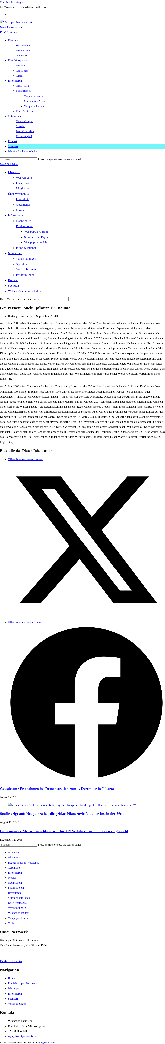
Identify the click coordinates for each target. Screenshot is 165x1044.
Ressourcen (14, 892)
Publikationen (24, 226)
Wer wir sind (24, 177)
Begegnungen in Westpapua (23, 862)
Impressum (6, 953)
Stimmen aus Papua (36, 237)
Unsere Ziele (24, 183)
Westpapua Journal (36, 231)
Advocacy (13, 852)
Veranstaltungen (26, 258)
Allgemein (14, 857)
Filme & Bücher (26, 247)
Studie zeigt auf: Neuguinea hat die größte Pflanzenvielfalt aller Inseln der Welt (62, 814)
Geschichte (23, 204)
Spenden (21, 264)
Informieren (15, 215)
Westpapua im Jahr (36, 242)
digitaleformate (48, 1042)
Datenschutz (22, 953)
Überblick (22, 199)
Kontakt (13, 280)
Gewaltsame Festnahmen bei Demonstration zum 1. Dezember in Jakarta (57, 789)
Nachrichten (23, 220)
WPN (11, 923)
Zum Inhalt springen (11, 2)
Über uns (14, 172)
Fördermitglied (25, 274)
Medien (12, 877)
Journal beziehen (26, 269)
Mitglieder (22, 188)
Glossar (21, 210)
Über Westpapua (18, 193)
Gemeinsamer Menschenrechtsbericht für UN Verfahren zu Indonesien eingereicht (64, 831)
